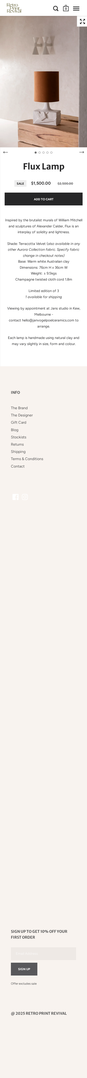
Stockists (18, 437)
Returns (17, 444)
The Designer (22, 415)
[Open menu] (76, 8)
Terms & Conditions (27, 459)
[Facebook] (16, 497)
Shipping (18, 451)
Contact (18, 466)
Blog (14, 430)
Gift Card (18, 422)
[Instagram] (25, 497)
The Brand (19, 408)
